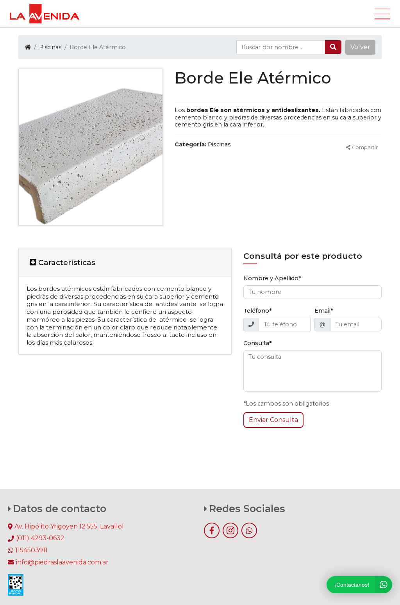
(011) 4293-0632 (40, 538)
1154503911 (31, 550)
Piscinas (50, 47)
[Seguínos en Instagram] (230, 530)
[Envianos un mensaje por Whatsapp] (249, 530)
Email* (323, 310)
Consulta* (257, 343)
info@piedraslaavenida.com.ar (62, 562)
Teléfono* (257, 310)
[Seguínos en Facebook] (212, 530)
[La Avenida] (44, 13)
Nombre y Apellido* (272, 278)
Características (65, 262)
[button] (360, 47)
